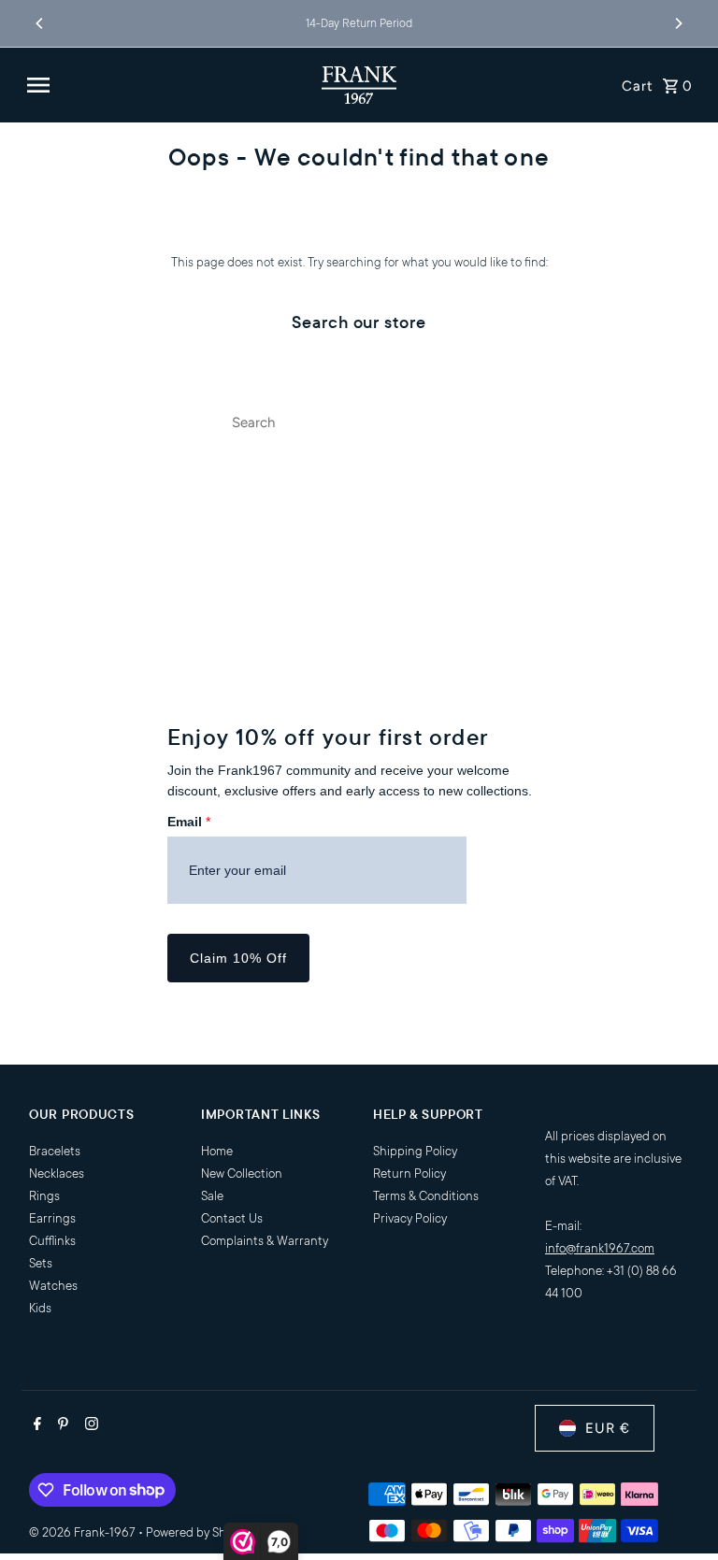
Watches (53, 1286)
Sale (212, 1196)
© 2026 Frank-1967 (83, 1532)
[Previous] (40, 23)
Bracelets (54, 1151)
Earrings (52, 1218)
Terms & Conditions (426, 1196)
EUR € (607, 1428)
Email (188, 821)
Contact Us (232, 1218)
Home (217, 1151)
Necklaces (56, 1173)
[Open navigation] (167, 85)
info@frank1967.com (599, 1248)
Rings (44, 1196)
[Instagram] (89, 1426)
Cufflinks (52, 1241)
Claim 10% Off (238, 958)
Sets (40, 1263)
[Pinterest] (60, 1426)
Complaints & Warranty (264, 1241)
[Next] (678, 23)
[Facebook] (35, 1426)
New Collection (241, 1173)
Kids (40, 1308)
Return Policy (409, 1173)
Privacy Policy (410, 1218)
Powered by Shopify (199, 1532)
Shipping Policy (415, 1151)
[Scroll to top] (678, 1511)
